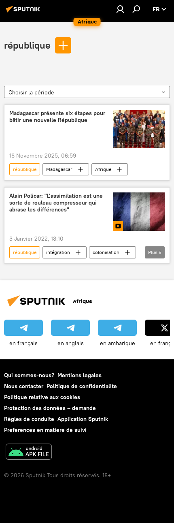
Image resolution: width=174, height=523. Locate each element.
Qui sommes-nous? (29, 375)
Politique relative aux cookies (42, 397)
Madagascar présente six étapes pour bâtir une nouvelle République (57, 117)
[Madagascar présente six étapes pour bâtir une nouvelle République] (139, 129)
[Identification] (120, 9)
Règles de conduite (29, 419)
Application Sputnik (82, 419)
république (27, 45)
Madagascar (59, 169)
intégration (58, 252)
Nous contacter (23, 386)
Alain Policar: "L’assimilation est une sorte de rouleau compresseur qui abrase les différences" (56, 202)
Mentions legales (79, 375)
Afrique (103, 169)
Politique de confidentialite (82, 386)
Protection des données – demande (50, 408)
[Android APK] (28, 453)
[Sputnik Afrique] (24, 12)
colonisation (106, 252)
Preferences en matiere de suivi (45, 429)
